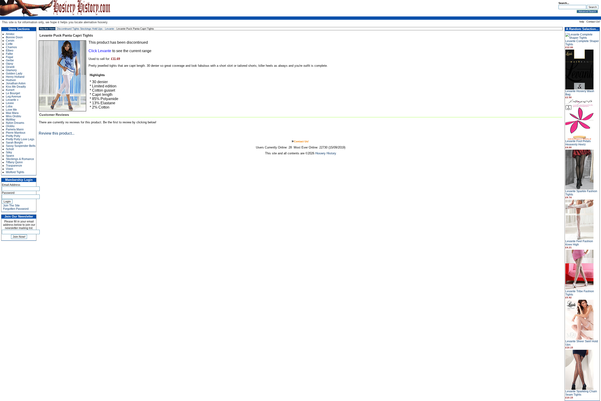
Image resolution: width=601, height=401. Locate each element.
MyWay (10, 119)
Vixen (9, 169)
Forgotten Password (16, 208)
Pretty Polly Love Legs (20, 139)
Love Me (11, 109)
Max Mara (12, 113)
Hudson (11, 80)
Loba (9, 106)
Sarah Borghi (14, 142)
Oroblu (10, 126)
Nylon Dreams (15, 123)
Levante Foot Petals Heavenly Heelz (578, 143)
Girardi (10, 67)
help (581, 21)
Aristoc (10, 34)
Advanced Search (587, 11)
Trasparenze (14, 165)
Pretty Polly (13, 136)
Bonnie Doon (14, 37)
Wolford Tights (15, 172)
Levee (10, 103)
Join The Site (11, 205)
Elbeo (9, 50)
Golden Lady (14, 73)
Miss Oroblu (13, 116)
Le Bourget (13, 93)
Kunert (10, 90)
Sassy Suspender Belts (20, 146)
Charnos (11, 47)
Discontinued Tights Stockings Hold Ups (80, 28)
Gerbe (10, 60)
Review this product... (56, 133)
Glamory (11, 70)
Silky (9, 152)
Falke (9, 53)
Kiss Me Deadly (16, 86)
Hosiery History (325, 153)
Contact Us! (593, 21)
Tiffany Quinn (14, 162)
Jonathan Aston (16, 83)
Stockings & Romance (20, 159)
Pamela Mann (15, 129)
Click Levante (100, 51)
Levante (109, 28)
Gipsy (9, 63)
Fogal (9, 57)
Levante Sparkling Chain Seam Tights (581, 393)
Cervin (10, 40)
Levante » (12, 99)
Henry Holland (15, 76)
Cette (9, 44)
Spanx (10, 155)
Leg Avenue (13, 96)
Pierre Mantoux (15, 132)
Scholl (10, 149)
